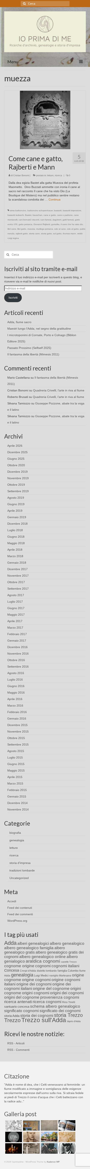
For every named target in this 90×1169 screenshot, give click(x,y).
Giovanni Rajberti (41, 224)
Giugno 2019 (15, 504)
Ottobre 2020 (16, 465)
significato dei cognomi (60, 1010)
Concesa (11, 970)
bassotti (58, 210)
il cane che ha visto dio (72, 224)
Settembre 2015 (18, 744)
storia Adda (11, 1016)
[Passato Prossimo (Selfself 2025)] (66, 1125)
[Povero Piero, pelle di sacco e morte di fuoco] (13, 1148)
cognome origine (19, 966)
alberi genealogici (33, 943)
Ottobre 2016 (16, 660)
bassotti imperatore (72, 210)
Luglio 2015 (15, 757)
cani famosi (45, 220)
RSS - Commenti (18, 1049)
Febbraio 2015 (17, 790)
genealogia (16, 840)
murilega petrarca (44, 229)
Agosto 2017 (15, 595)
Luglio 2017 (15, 601)
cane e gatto (50, 215)
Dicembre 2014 (17, 803)
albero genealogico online (42, 956)
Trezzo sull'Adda (43, 1019)
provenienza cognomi (59, 997)
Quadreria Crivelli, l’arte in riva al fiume (58, 390)
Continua (54, 199)
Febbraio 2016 (17, 712)
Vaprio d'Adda (74, 1021)
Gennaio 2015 (16, 796)
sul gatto (57, 233)
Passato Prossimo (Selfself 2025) (29, 348)
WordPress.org (17, 920)
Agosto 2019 (15, 497)
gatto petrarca (25, 224)
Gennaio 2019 (16, 517)
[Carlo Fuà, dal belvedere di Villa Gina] (49, 1137)
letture (50, 175)
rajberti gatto (22, 233)
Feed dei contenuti (19, 907)
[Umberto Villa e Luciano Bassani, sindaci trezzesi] (49, 1148)
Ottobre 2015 (16, 738)
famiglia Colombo (68, 970)
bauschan (37, 215)
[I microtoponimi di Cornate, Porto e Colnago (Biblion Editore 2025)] (49, 1125)
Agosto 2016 (15, 673)
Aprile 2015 (14, 777)
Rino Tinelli (68, 1002)
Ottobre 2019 (16, 484)
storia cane (34, 233)
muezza (31, 229)
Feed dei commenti (20, 914)
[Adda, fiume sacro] (13, 1125)
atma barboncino (18, 210)
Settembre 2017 (18, 588)
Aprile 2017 (14, 621)
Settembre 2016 (18, 666)
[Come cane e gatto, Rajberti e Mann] (45, 119)
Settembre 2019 (18, 491)
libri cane (12, 229)
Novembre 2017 (18, 575)
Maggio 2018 (16, 543)
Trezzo (12, 1020)
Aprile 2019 (14, 510)
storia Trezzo (68, 1015)
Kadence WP (53, 1162)
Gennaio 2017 (16, 640)
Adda (10, 943)
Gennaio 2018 (16, 562)
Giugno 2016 (15, 686)
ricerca (58, 175)
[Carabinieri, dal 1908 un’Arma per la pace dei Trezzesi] (66, 1148)
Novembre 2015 (18, 731)
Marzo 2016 (15, 705)
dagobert (57, 220)
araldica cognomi (43, 961)
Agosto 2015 (15, 751)
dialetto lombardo (47, 971)
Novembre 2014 (18, 809)
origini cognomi (35, 993)
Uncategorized (19, 878)
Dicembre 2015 (17, 725)
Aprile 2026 (14, 445)
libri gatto (21, 229)
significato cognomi (21, 1010)
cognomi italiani (65, 966)
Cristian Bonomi (21, 175)
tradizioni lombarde (22, 870)
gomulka (55, 224)
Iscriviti (13, 297)
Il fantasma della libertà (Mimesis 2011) (33, 354)
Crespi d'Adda (28, 970)
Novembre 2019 (18, 478)
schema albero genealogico (55, 1006)
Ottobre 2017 (16, 582)
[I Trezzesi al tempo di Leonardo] (66, 1137)
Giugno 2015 (15, 764)
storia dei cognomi (36, 1015)
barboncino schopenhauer (40, 210)
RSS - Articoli (15, 1043)
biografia (15, 832)
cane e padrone (65, 215)
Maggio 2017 (16, 614)
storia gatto (46, 233)
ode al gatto (73, 229)
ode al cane (60, 229)
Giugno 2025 (15, 458)
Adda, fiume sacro (19, 322)
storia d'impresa (20, 863)
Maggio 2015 (16, 770)
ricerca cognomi (47, 1001)
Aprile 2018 (14, 549)
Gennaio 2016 (16, 718)
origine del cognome (51, 988)
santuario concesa (16, 1006)
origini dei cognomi (67, 993)
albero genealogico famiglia (29, 948)
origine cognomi (36, 979)
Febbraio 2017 (17, 634)
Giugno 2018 (15, 536)
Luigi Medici (41, 975)
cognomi (43, 966)
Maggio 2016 (16, 692)
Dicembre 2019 (17, 471)
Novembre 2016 (18, 653)
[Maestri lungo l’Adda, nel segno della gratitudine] (31, 1125)
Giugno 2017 (15, 608)
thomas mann (69, 233)
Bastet (28, 215)
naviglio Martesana (60, 975)
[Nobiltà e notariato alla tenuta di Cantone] (31, 1148)
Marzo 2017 (15, 627)
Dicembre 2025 (17, 452)
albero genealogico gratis (34, 950)
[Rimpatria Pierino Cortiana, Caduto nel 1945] (31, 1137)
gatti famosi (68, 220)
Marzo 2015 (15, 783)
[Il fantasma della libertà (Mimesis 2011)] (13, 1137)
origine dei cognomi (33, 984)
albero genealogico (67, 943)
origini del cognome (21, 997)
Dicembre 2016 (17, 647)
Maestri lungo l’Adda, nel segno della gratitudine (39, 328)
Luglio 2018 (15, 530)
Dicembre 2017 (17, 569)
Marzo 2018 (15, 556)
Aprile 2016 (14, 699)
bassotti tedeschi (16, 215)
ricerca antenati (18, 1001)
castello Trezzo (69, 962)
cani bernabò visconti (29, 220)
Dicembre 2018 (17, 523)
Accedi (11, 901)
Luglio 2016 (15, 679)
